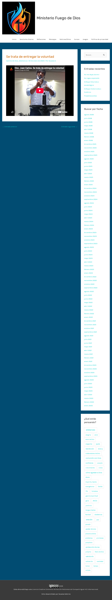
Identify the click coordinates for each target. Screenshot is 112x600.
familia (100, 486)
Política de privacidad (99, 39)
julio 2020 (88, 384)
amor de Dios (90, 439)
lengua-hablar (91, 510)
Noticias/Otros (65, 39)
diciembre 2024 (90, 188)
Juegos (85, 39)
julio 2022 (88, 295)
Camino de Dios (12, 61)
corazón (100, 463)
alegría (88, 435)
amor (96, 435)
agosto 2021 (88, 336)
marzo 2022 (88, 310)
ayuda (98, 444)
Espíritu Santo (91, 482)
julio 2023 (88, 251)
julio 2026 (88, 118)
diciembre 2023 (90, 232)
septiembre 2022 (90, 288)
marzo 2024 (88, 221)
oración (89, 519)
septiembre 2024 (90, 199)
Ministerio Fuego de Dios (58, 18)
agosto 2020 (89, 380)
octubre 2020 (89, 373)
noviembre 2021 (90, 325)
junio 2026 (88, 122)
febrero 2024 (89, 225)
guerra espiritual (92, 496)
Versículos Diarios (27, 39)
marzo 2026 (88, 133)
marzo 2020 (88, 398)
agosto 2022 (89, 291)
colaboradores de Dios (93, 453)
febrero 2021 (89, 358)
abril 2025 (88, 174)
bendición (90, 449)
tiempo (96, 566)
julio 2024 (88, 207)
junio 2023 (88, 255)
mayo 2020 (88, 391)
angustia (89, 444)
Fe (87, 491)
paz (98, 520)
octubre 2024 (89, 196)
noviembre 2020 (90, 369)
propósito (89, 542)
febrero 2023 (89, 269)
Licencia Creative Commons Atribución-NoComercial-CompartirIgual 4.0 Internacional (65, 589)
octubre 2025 (89, 151)
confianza (89, 463)
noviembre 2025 (90, 148)
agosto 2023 (89, 247)
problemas (89, 538)
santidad (100, 561)
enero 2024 (88, 229)
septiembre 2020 (90, 376)
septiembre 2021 (90, 332)
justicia (89, 505)
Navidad (88, 514)
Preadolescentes (90, 96)
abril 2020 (88, 395)
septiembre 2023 (90, 243)
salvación (89, 561)
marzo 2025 (88, 177)
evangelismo (90, 486)
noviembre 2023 (90, 236)
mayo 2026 (88, 126)
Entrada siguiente (69, 127)
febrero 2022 (89, 314)
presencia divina (91, 534)
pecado (88, 524)
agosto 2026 (89, 115)
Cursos (76, 39)
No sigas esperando (91, 78)
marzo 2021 (88, 354)
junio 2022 (88, 299)
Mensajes (52, 39)
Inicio (14, 39)
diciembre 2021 (90, 321)
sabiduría (89, 556)
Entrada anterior (9, 127)
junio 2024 (88, 210)
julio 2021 (88, 339)
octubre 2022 (89, 284)
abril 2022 (88, 306)
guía (87, 501)
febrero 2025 (89, 181)
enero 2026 (88, 140)
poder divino (91, 529)
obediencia (23, 61)
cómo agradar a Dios (94, 473)
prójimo (88, 552)
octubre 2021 (89, 328)
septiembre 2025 (90, 155)
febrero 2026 (89, 137)
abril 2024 (88, 218)
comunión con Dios (93, 458)
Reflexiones (41, 39)
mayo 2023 (88, 258)
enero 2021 (88, 361)
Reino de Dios (99, 552)
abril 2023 (88, 262)
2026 (61, 586)
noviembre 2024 (90, 192)
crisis (101, 468)
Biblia (100, 449)
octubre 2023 (89, 240)
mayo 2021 (88, 347)
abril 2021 (88, 350)
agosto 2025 (89, 159)
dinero (88, 477)
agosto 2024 (89, 203)
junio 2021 (88, 343)
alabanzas (90, 430)
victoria (88, 570)
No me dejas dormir (91, 75)
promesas (100, 538)
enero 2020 (88, 406)
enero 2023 (88, 273)
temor (88, 566)
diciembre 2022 (90, 277)
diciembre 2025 (90, 144)
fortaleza (95, 491)
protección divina (92, 547)
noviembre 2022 (90, 280)
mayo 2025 (88, 170)
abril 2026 (88, 129)
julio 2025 (88, 163)
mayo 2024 (88, 214)
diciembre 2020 (90, 365)
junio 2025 (88, 166)
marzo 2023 (88, 266)
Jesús (95, 501)
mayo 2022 (88, 302)
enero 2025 (88, 185)
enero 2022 (88, 317)
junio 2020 (88, 387)
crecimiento (90, 468)
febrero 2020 (89, 402)
